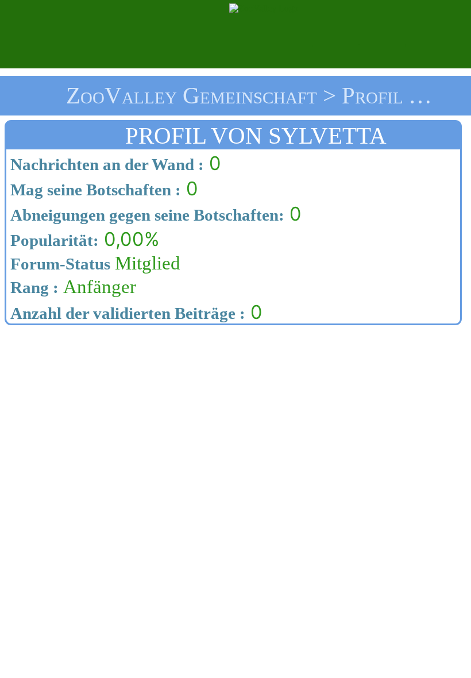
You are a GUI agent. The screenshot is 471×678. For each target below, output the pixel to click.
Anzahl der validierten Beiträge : (125, 313)
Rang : (32, 287)
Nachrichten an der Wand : (105, 164)
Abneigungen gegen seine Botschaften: (145, 215)
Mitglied (93, 263)
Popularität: (52, 240)
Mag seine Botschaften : (93, 189)
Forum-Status (58, 264)
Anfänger (71, 286)
